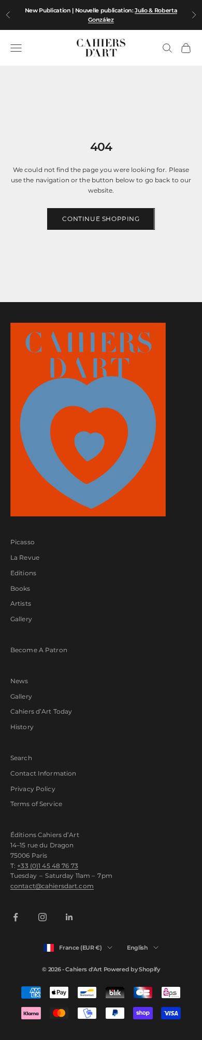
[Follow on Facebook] (15, 917)
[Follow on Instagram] (42, 917)
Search (21, 758)
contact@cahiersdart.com (52, 886)
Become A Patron (38, 650)
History (22, 727)
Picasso (22, 542)
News (19, 681)
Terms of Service (36, 804)
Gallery (21, 619)
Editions (23, 573)
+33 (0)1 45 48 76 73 (47, 866)
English (137, 947)
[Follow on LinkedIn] (69, 917)
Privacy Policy (32, 789)
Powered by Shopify (132, 969)
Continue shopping (100, 219)
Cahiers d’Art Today (41, 711)
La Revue (24, 557)
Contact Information (43, 773)
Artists (20, 603)
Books (20, 588)
